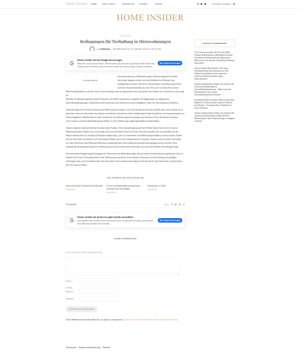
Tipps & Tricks (108, 4)
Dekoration (128, 4)
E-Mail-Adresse (70, 289)
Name (69, 281)
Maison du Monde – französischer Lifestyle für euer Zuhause (213, 105)
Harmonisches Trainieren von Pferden (84, 185)
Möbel (94, 4)
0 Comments (71, 204)
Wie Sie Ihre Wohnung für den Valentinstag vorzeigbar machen (214, 118)
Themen (106, 347)
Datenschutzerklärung (89, 347)
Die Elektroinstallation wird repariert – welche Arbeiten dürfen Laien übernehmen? (211, 74)
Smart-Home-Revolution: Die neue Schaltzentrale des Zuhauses (211, 69)
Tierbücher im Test (156, 185)
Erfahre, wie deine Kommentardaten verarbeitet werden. (151, 319)
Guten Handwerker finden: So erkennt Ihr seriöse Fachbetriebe (214, 85)
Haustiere (125, 35)
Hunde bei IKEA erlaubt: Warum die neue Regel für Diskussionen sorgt (214, 101)
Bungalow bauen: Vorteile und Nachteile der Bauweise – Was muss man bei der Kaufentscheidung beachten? (214, 58)
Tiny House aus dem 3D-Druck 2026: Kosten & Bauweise (212, 53)
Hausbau (143, 4)
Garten (158, 4)
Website (69, 298)
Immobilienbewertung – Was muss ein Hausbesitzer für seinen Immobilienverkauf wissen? (212, 92)
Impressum (71, 347)
